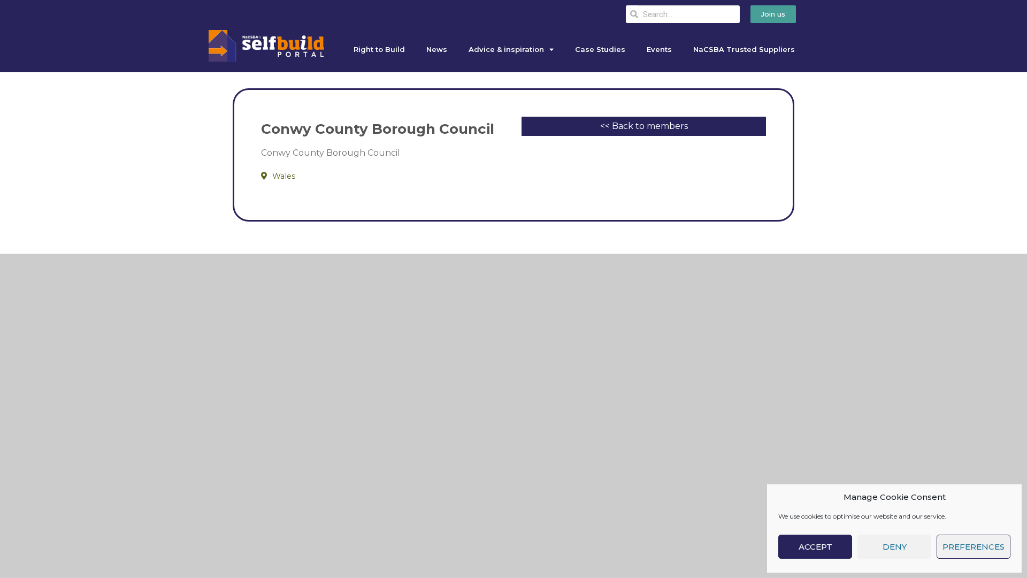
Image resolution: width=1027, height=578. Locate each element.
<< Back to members (644, 126)
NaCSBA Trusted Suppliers (744, 49)
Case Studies (600, 49)
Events (659, 49)
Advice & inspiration (506, 49)
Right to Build (379, 49)
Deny (895, 547)
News (436, 49)
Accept (815, 547)
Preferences (973, 547)
